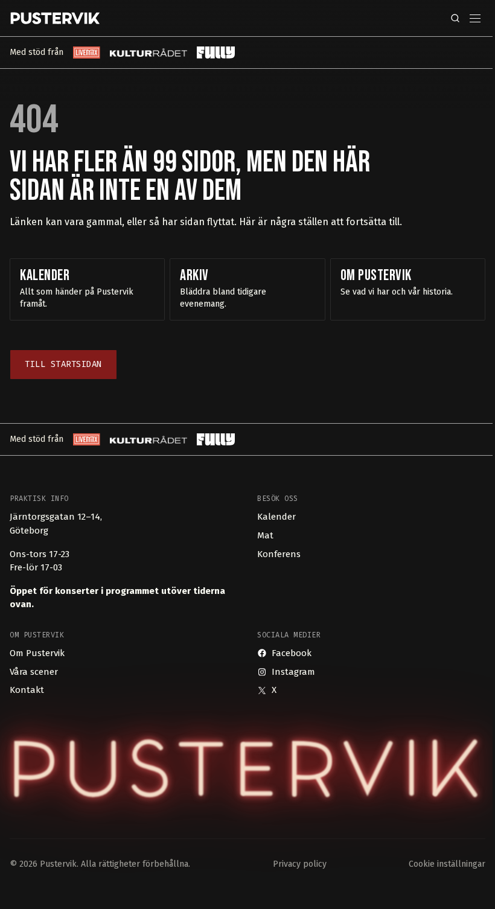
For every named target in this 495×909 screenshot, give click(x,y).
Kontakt (27, 689)
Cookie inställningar (447, 864)
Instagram (293, 671)
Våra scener (34, 671)
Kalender (276, 516)
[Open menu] (475, 18)
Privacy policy (300, 864)
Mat (265, 535)
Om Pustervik (37, 653)
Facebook (291, 653)
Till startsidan (63, 364)
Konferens (279, 554)
